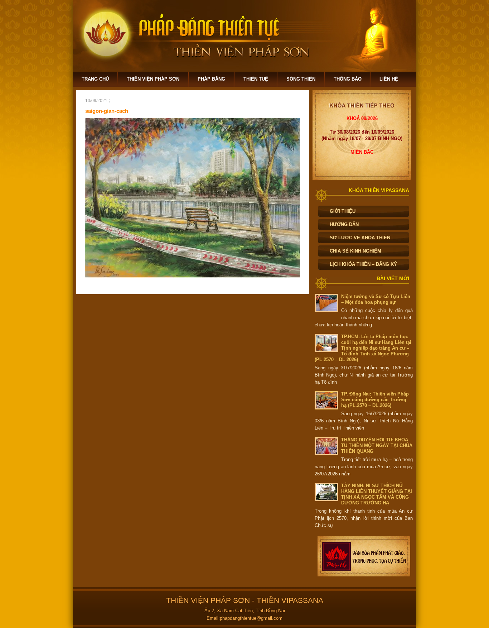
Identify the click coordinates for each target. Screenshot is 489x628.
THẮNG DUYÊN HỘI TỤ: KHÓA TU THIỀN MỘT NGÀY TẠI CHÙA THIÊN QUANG (376, 445)
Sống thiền (300, 79)
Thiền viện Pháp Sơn (153, 79)
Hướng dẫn (344, 224)
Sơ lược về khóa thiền (360, 237)
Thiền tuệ (255, 79)
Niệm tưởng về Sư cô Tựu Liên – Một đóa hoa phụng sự (375, 299)
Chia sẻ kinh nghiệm (355, 251)
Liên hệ (388, 79)
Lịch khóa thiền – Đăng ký (363, 264)
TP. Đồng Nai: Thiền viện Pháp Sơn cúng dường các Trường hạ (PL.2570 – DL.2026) (375, 399)
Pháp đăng (211, 79)
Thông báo (348, 79)
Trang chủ (95, 79)
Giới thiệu (342, 211)
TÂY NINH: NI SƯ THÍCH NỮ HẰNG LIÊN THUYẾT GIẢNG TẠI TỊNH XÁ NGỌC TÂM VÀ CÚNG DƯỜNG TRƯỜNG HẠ (376, 494)
